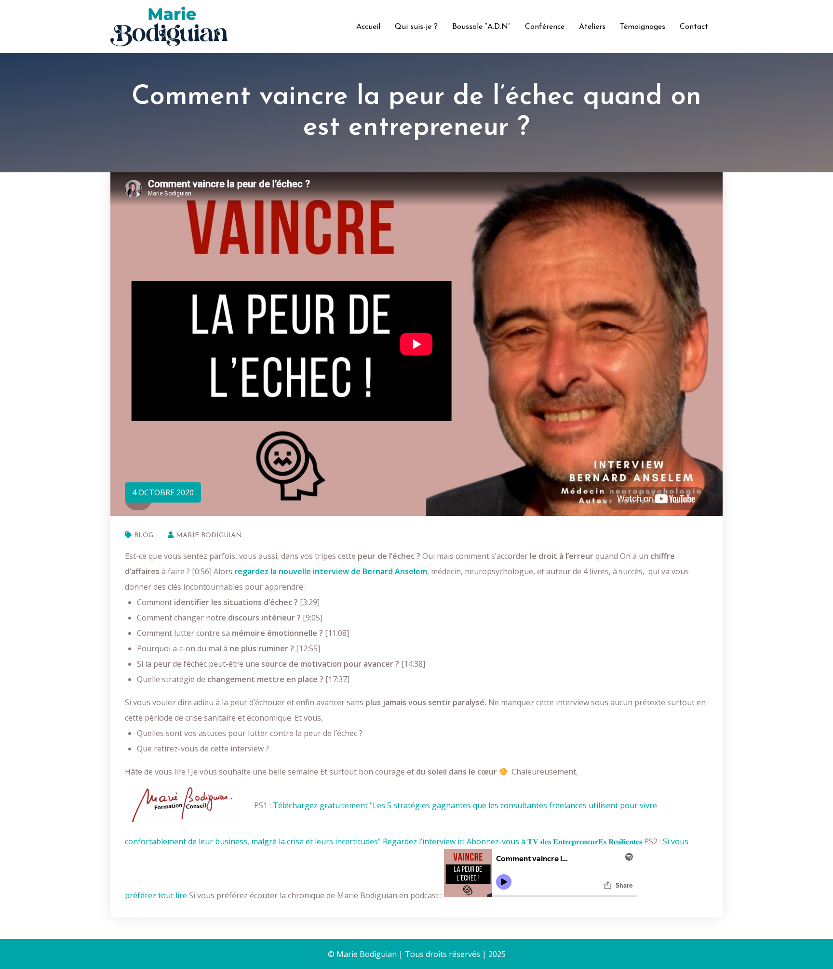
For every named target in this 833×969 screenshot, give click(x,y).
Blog (143, 535)
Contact (694, 27)
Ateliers (592, 27)
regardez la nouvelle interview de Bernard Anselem (330, 571)
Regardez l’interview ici (424, 841)
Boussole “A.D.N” (481, 27)
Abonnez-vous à (554, 841)
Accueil (368, 27)
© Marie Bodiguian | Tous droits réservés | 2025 (417, 954)
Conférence (544, 27)
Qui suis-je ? (416, 27)
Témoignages (642, 27)
